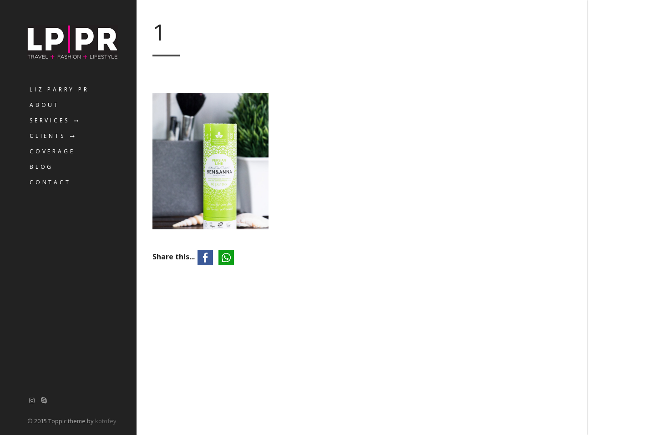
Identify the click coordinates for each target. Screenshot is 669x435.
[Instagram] (31, 400)
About (45, 105)
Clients (48, 136)
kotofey (106, 421)
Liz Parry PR (59, 89)
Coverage (52, 151)
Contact (50, 182)
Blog (41, 167)
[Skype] (44, 400)
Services (49, 120)
